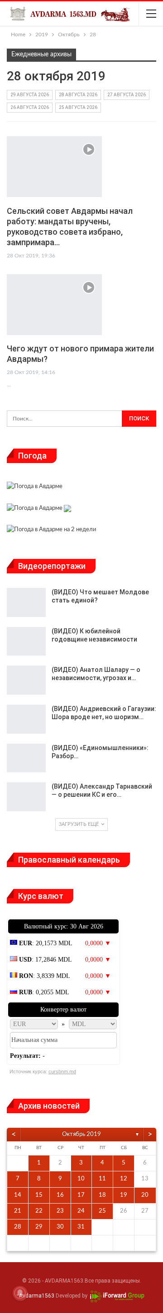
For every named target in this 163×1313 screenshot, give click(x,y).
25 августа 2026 (78, 107)
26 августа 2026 (29, 107)
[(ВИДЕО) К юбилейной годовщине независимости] (26, 641)
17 (81, 1195)
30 (60, 1227)
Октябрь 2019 (81, 1134)
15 (39, 1195)
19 (123, 1195)
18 (102, 1195)
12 (123, 1179)
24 (81, 1211)
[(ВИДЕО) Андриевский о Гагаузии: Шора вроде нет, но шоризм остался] (26, 719)
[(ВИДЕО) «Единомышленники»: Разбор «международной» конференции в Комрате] (26, 758)
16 (60, 1195)
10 (81, 1179)
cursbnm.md (62, 1071)
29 (39, 1227)
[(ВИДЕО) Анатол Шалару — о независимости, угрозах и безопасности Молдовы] (26, 680)
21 (17, 1211)
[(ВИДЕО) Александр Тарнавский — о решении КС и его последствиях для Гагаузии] (26, 796)
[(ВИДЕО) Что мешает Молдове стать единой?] (26, 602)
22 (39, 1211)
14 (17, 1195)
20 (145, 1195)
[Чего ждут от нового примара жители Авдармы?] (54, 304)
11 (102, 1179)
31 (81, 1227)
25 (102, 1211)
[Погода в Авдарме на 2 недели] (51, 531)
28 (17, 1227)
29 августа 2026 (29, 94)
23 (60, 1211)
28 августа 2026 (78, 94)
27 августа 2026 (126, 94)
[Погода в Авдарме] (34, 488)
